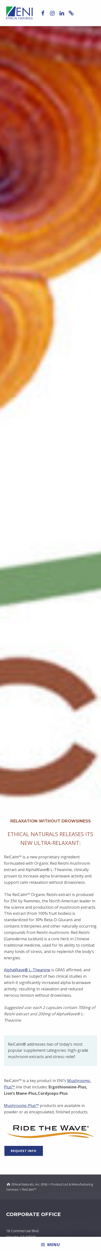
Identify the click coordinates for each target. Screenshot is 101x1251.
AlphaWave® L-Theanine (27, 970)
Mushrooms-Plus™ (21, 1105)
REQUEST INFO (24, 1151)
